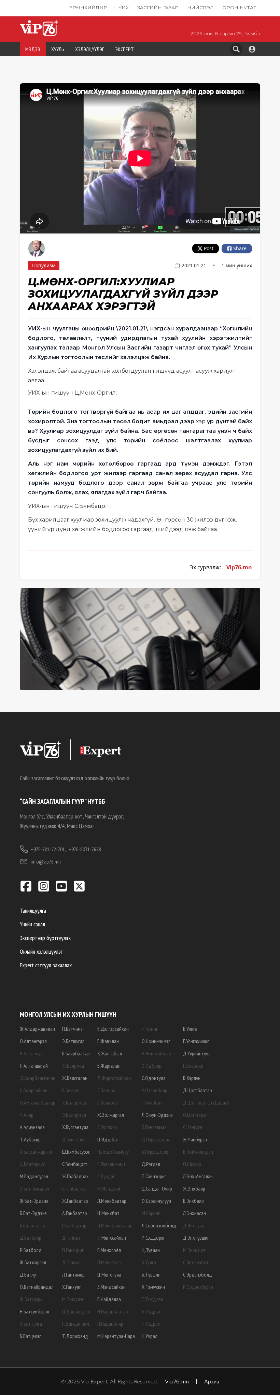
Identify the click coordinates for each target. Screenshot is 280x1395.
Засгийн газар (158, 7)
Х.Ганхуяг (71, 1286)
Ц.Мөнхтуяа (109, 1274)
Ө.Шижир (192, 1164)
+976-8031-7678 (85, 849)
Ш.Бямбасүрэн (76, 1151)
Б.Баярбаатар (76, 1053)
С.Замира (106, 1090)
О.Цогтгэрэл (195, 1114)
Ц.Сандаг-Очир (157, 1188)
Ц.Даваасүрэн (76, 1311)
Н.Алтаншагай (34, 1065)
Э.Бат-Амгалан (34, 1188)
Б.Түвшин (151, 1274)
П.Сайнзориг (154, 1176)
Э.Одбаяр (152, 1065)
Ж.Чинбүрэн (195, 1139)
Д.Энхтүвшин (196, 1237)
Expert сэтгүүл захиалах (46, 965)
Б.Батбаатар (32, 1225)
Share (240, 248)
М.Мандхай (108, 1188)
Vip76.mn (239, 567)
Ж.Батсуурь (31, 1299)
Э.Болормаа (74, 1114)
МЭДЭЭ (32, 49)
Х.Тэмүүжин (153, 1286)
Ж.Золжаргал (110, 1114)
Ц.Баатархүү (32, 1164)
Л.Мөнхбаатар (111, 1200)
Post (208, 248)
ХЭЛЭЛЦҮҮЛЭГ (89, 49)
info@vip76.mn (46, 861)
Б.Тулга (149, 1262)
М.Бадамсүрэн (34, 1176)
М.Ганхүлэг (73, 1299)
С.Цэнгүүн (192, 1127)
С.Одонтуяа (154, 1077)
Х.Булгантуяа (75, 1127)
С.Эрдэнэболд (197, 1274)
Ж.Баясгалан (74, 1077)
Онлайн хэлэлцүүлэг (41, 951)
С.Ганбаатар (74, 1188)
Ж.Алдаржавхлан (37, 1028)
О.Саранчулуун (156, 1200)
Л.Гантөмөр (73, 1274)
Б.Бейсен (71, 1090)
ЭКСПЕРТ (124, 49)
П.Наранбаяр (110, 1323)
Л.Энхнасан (194, 1213)
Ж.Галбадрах (75, 1176)
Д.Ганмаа (71, 1262)
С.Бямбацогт (74, 1164)
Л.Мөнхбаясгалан (114, 1225)
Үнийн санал (32, 924)
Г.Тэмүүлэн (152, 1299)
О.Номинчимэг (156, 1041)
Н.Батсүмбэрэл (34, 1311)
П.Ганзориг (73, 1250)
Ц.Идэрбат (108, 1139)
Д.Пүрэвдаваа (156, 1139)
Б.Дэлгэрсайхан (113, 1028)
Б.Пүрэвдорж (155, 1151)
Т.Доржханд (75, 1336)
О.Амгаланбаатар (37, 1102)
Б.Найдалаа (109, 1299)
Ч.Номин (150, 1028)
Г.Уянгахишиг (196, 1041)
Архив (211, 1381)
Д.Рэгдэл (151, 1164)
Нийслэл (200, 7)
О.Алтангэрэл (33, 1041)
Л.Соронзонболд (159, 1225)
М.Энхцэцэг (194, 1250)
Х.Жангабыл (109, 1053)
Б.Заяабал (107, 1102)
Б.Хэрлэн (191, 1077)
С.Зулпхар (107, 1127)
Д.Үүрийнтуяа (197, 1053)
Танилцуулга (33, 910)
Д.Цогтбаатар (197, 1090)
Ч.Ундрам (151, 1323)
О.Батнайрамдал (37, 1286)
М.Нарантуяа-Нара (116, 1336)
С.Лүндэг (106, 1176)
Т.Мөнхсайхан (111, 1237)
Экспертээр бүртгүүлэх (45, 938)
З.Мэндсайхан (111, 1286)
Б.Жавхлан (108, 1041)
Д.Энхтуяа (193, 1225)
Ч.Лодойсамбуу (113, 1151)
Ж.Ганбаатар (75, 1200)
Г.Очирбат (152, 1102)
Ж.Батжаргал (33, 1262)
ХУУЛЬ (57, 49)
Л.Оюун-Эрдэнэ (157, 1114)
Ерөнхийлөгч (89, 7)
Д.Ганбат (71, 1237)
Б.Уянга (190, 1028)
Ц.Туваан (151, 1250)
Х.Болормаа (74, 1102)
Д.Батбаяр (30, 1237)
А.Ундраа (151, 1311)
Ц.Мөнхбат (108, 1213)
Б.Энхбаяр (193, 1200)
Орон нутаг (239, 7)
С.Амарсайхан (33, 1090)
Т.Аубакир (30, 1139)
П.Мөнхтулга (110, 1262)
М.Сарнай (151, 1213)
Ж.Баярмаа (73, 1065)
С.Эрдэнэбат (196, 1262)
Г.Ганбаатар (74, 1225)
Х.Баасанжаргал (36, 1151)
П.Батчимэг (73, 1028)
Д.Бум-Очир (74, 1139)
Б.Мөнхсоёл (109, 1250)
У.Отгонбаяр (154, 1090)
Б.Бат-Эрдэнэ (33, 1213)
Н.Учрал (149, 1336)
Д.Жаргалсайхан (114, 1077)
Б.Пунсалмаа (154, 1127)
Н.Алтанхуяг (32, 1053)
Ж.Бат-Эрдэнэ (34, 1200)
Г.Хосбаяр (193, 1065)
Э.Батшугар (73, 1041)
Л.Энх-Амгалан (198, 1176)
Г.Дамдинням (75, 1323)
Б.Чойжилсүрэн (198, 1151)
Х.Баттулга (31, 1323)
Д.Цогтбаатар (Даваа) (206, 1102)
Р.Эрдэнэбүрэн (198, 1286)
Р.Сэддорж (153, 1237)
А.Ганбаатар (74, 1213)
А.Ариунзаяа (32, 1127)
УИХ (123, 7)
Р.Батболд (31, 1250)
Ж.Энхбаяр (194, 1188)
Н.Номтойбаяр (156, 1053)
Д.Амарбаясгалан (37, 1077)
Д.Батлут (29, 1274)
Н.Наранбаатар (112, 1311)
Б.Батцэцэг (30, 1336)
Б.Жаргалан (109, 1065)
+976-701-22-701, (48, 849)
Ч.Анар (26, 1114)
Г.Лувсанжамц (111, 1164)
